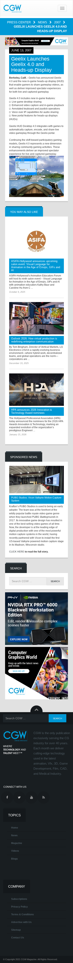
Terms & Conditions (22, 914)
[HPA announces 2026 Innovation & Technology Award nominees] (36, 389)
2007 (57, 22)
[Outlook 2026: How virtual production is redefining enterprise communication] (36, 318)
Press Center (19, 22)
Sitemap (16, 929)
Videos (15, 850)
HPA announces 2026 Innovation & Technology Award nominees (31, 411)
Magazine (16, 843)
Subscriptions (19, 899)
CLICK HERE (16, 551)
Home (14, 827)
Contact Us (17, 937)
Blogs (14, 858)
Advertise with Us (21, 922)
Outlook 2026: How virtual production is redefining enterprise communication (34, 340)
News (43, 22)
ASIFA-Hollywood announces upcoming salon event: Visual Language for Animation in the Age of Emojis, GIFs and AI (35, 266)
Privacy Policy (19, 906)
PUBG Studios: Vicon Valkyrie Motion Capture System (36, 499)
